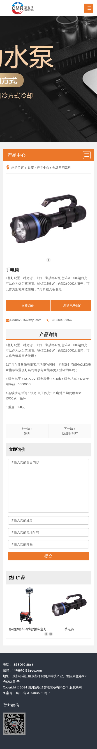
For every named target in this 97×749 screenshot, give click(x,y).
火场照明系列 (61, 168)
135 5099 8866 (61, 320)
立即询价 (27, 306)
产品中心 (43, 168)
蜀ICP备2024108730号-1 (33, 693)
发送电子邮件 (72, 306)
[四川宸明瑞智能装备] (26, 8)
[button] (48, 260)
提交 (48, 556)
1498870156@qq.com (26, 320)
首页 (31, 168)
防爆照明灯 (70, 433)
